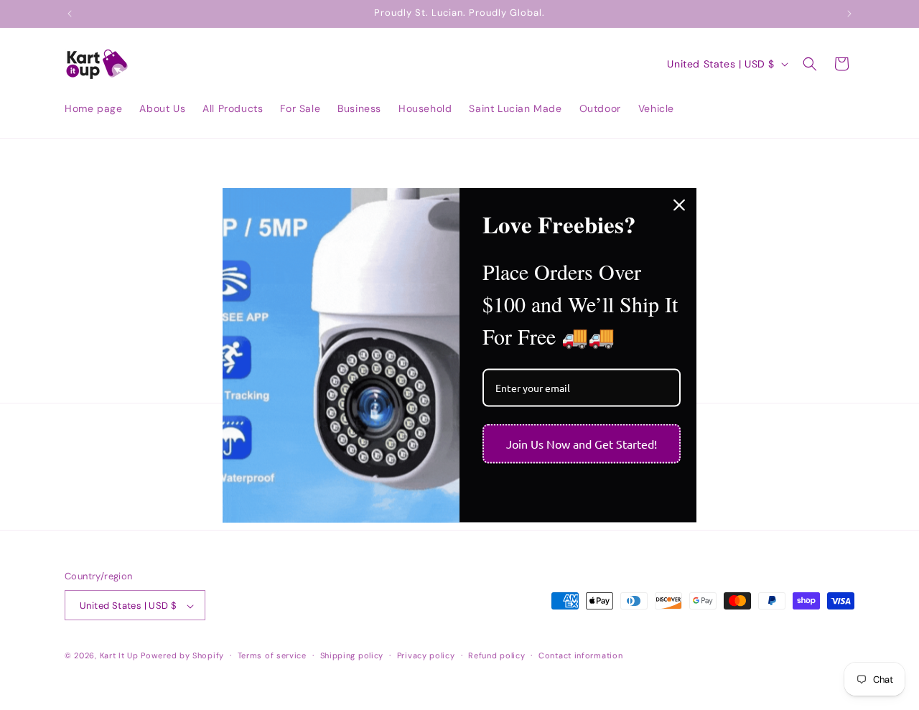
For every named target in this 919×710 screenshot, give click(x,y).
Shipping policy (352, 656)
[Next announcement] (849, 13)
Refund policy (496, 656)
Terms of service (272, 656)
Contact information (580, 656)
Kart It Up (120, 656)
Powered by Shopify (182, 656)
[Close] (679, 204)
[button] (810, 64)
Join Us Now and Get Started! (581, 443)
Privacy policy (426, 656)
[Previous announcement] (69, 13)
